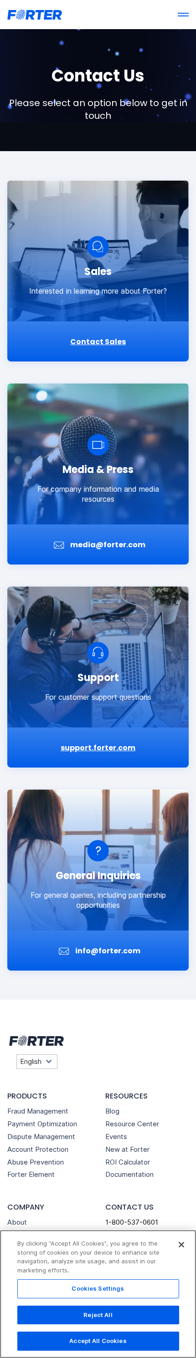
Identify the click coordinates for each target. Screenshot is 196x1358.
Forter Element (31, 1174)
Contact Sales (98, 341)
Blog (112, 1111)
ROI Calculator (127, 1162)
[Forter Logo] (35, 1041)
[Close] (181, 1245)
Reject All (97, 1314)
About (17, 1222)
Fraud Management (37, 1111)
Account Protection (37, 1149)
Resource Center (132, 1123)
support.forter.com (98, 748)
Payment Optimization (42, 1123)
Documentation (129, 1174)
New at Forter (127, 1149)
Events (116, 1136)
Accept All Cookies (97, 1340)
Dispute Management (41, 1136)
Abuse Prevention (35, 1162)
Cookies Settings (98, 1288)
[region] (98, 1294)
